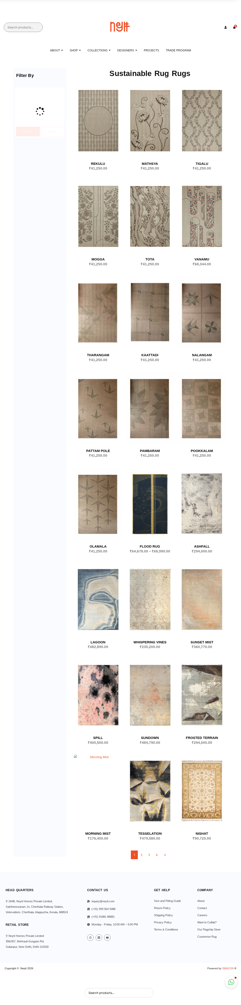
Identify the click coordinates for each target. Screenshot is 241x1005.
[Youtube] (107, 937)
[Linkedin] (99, 937)
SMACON (229, 968)
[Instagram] (90, 937)
